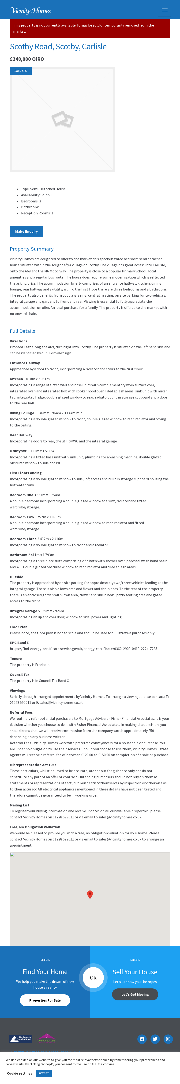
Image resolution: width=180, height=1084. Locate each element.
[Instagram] (168, 1039)
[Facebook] (142, 1039)
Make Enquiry (26, 231)
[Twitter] (155, 1039)
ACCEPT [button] (43, 1073)
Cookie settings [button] (19, 1073)
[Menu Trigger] (164, 10)
